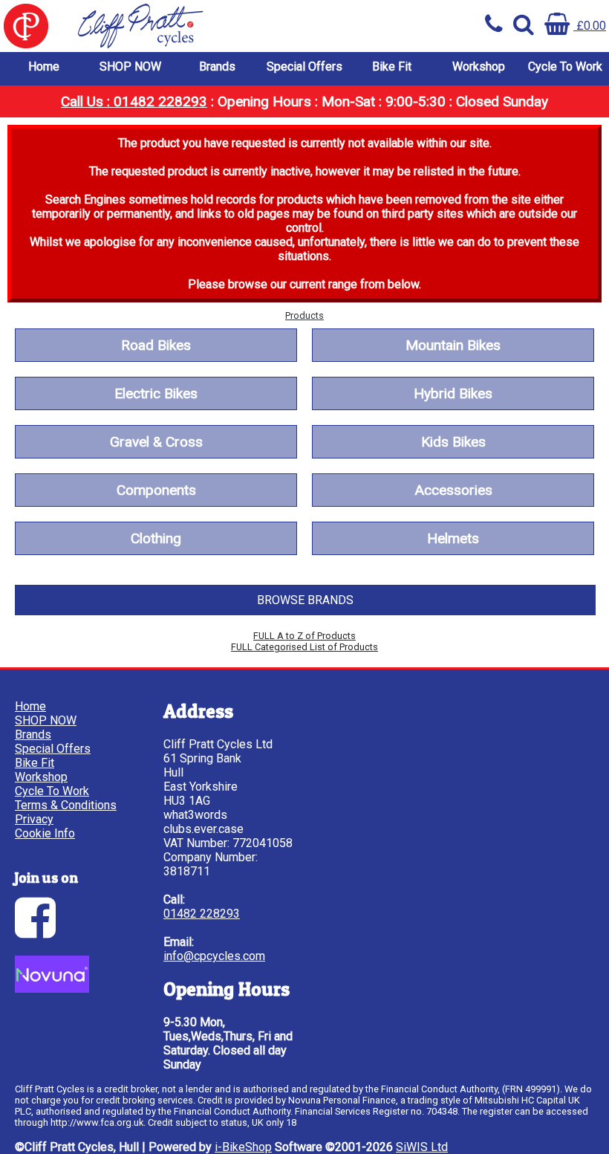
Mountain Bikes (453, 345)
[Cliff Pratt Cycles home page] (152, 26)
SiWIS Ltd (422, 1147)
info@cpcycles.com (214, 956)
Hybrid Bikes (453, 393)
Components (156, 490)
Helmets (453, 538)
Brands (217, 66)
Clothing (156, 538)
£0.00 (589, 26)
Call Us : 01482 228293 (134, 101)
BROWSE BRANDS (305, 600)
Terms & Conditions (66, 805)
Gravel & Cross (156, 441)
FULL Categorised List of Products (304, 646)
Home (43, 66)
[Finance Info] (52, 989)
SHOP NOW (130, 66)
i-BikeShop (243, 1147)
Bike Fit (391, 66)
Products (304, 315)
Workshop (478, 66)
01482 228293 (201, 914)
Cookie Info (45, 833)
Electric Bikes (156, 393)
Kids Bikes (453, 441)
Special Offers (304, 66)
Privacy (34, 819)
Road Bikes (156, 345)
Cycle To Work (565, 66)
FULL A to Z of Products (304, 635)
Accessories (453, 490)
